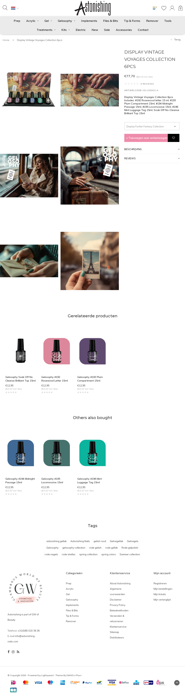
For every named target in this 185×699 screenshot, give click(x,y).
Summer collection (130, 554)
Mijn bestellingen (163, 588)
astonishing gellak (56, 541)
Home (6, 40)
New (95, 30)
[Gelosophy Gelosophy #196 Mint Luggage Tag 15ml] (92, 452)
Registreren (160, 583)
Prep (17, 21)
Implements (89, 21)
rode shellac (69, 554)
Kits (64, 30)
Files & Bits (110, 21)
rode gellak (111, 547)
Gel (46, 21)
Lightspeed (47, 675)
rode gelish (95, 547)
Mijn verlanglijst (162, 599)
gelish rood (100, 541)
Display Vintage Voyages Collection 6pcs (39, 40)
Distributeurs (117, 637)
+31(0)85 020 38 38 (29, 630)
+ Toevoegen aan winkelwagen (146, 138)
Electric (81, 30)
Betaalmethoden (119, 610)
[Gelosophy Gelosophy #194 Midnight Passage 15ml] (20, 452)
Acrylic (30, 21)
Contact (143, 30)
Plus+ (79, 675)
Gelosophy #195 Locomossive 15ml (52, 480)
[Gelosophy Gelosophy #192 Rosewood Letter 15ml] (56, 350)
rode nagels (51, 554)
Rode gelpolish (130, 547)
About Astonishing (120, 583)
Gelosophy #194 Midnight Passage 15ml (20, 480)
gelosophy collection (73, 547)
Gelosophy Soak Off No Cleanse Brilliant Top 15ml (20, 378)
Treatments (44, 30)
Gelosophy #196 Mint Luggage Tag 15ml (89, 480)
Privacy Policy (117, 605)
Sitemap (114, 632)
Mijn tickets (160, 594)
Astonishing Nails (80, 541)
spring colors (108, 554)
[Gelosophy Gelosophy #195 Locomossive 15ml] (56, 452)
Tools (167, 21)
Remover (152, 21)
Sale (107, 30)
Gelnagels (132, 541)
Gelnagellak (116, 541)
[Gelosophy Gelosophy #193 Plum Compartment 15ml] (92, 350)
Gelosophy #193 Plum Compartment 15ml (90, 378)
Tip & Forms (132, 21)
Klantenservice (118, 626)
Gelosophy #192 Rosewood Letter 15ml (54, 378)
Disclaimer (116, 599)
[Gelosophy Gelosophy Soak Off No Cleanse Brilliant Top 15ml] (20, 350)
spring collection (88, 554)
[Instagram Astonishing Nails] (13, 652)
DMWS (70, 675)
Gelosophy (65, 21)
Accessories (124, 30)
